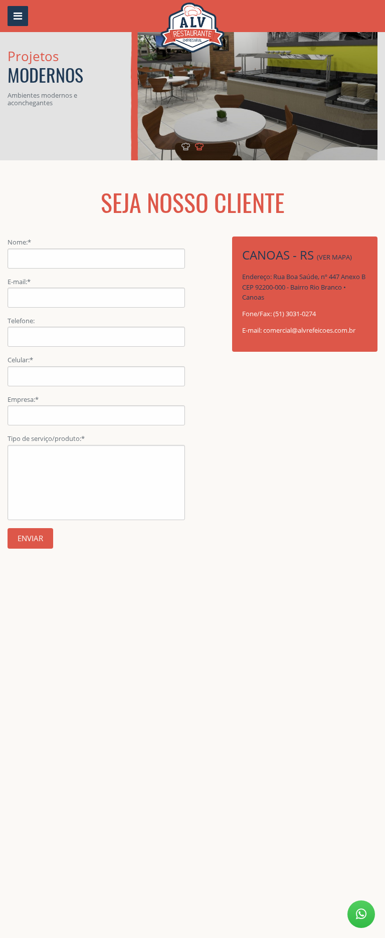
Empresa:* (23, 399)
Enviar (30, 538)
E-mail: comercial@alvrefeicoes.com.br (298, 330)
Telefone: (21, 320)
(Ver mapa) (334, 257)
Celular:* (20, 359)
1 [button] (185, 146)
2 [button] (199, 146)
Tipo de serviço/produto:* (46, 438)
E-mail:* (19, 281)
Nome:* (19, 242)
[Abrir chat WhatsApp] (361, 914)
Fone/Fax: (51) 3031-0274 (279, 313)
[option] (192, 80)
